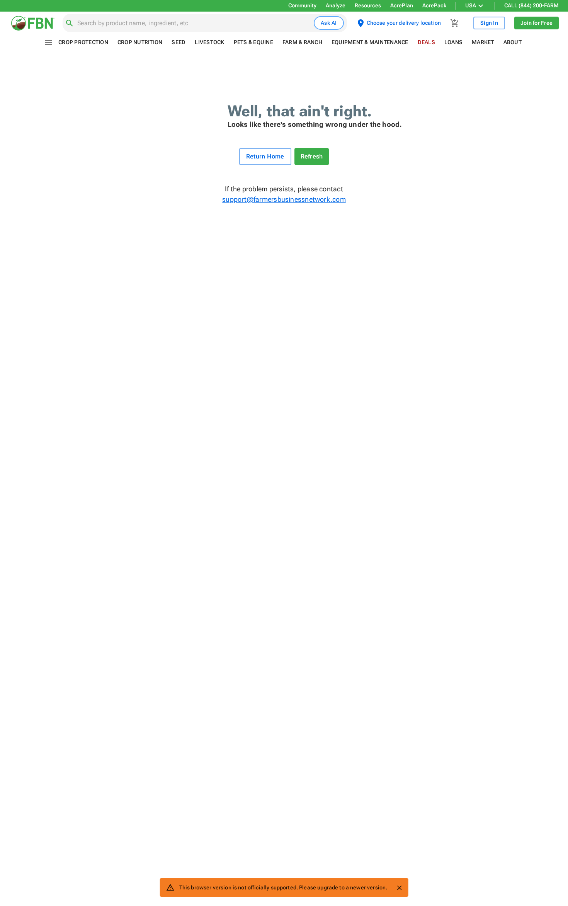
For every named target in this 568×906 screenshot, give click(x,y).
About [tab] (512, 42)
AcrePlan (401, 5)
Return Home (265, 156)
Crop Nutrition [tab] (140, 42)
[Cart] (455, 23)
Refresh (312, 156)
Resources (368, 5)
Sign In (489, 23)
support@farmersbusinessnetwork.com (283, 199)
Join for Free (536, 23)
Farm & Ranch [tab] (302, 42)
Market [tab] (483, 42)
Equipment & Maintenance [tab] (370, 42)
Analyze (335, 5)
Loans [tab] (453, 42)
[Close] (399, 888)
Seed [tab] (178, 42)
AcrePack (434, 5)
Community (302, 5)
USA (470, 5)
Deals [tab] (426, 42)
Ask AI (329, 23)
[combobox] (194, 23)
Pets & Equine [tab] (253, 42)
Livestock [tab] (209, 42)
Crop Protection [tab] (83, 42)
